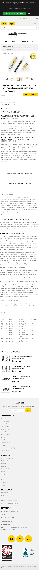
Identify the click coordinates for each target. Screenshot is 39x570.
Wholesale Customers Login (9, 500)
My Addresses (5, 495)
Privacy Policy (5, 421)
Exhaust (3, 466)
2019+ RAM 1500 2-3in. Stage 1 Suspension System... (22, 357)
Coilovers (11, 46)
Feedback (3, 437)
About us (3, 418)
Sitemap (3, 445)
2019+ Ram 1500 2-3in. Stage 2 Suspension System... (21, 367)
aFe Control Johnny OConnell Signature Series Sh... (21, 377)
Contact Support (5, 432)
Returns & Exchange (6, 426)
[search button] (36, 28)
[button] (12, 23)
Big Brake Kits (5, 461)
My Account (4, 492)
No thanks (31, 13)
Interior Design (5, 474)
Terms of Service (5, 442)
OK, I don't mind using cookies (14, 13)
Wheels (3, 485)
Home (4, 46)
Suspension (4, 482)
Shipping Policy (5, 429)
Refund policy (5, 450)
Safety (3, 479)
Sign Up (3, 498)
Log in (23, 18)
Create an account (33, 18)
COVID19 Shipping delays (8, 448)
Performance (4, 477)
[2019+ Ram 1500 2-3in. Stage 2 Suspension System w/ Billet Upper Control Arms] (5, 369)
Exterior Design (5, 469)
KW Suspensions (10, 102)
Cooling (3, 463)
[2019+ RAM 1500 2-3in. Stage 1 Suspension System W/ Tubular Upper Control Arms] (5, 359)
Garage (3, 471)
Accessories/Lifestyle (7, 458)
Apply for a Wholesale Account (9, 503)
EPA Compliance (5, 434)
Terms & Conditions (6, 423)
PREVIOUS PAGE (30, 94)
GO (28, 410)
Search (3, 440)
